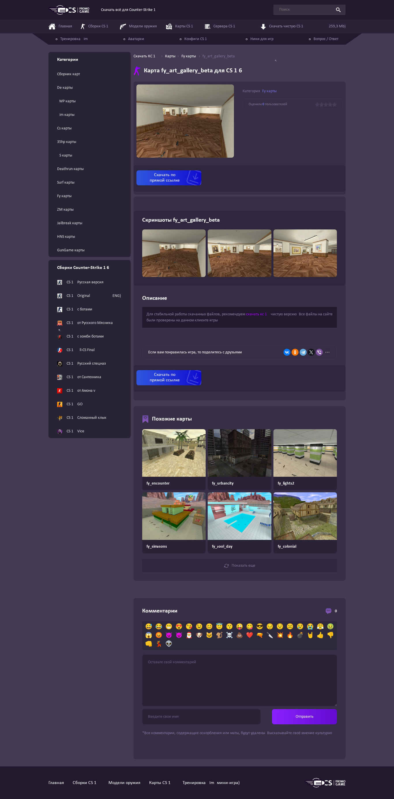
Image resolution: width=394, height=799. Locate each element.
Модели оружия (124, 783)
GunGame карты (71, 250)
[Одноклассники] (295, 352)
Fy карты (64, 196)
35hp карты (66, 142)
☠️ (229, 635)
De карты (65, 88)
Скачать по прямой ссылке (165, 178)
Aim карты (65, 115)
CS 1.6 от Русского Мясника (90, 323)
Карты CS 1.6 (161, 783)
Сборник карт (68, 74)
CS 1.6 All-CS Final (81, 350)
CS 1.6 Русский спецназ (86, 363)
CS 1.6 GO (74, 404)
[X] (311, 352)
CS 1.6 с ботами (79, 309)
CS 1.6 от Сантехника (84, 377)
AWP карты (66, 101)
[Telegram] (303, 352)
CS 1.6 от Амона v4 (82, 391)
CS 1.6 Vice (75, 431)
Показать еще (243, 566)
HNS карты (66, 237)
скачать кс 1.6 (258, 314)
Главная (56, 783)
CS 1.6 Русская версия (85, 282)
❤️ (249, 635)
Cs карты (64, 128)
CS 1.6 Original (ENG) (94, 296)
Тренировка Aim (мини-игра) (211, 783)
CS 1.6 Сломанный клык (86, 418)
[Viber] (319, 352)
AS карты (64, 155)
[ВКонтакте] (287, 352)
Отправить (305, 717)
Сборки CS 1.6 (86, 783)
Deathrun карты (70, 169)
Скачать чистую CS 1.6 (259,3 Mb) (307, 26)
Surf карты (65, 182)
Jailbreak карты (69, 223)
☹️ (290, 627)
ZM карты (65, 210)
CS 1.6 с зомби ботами (85, 336)
